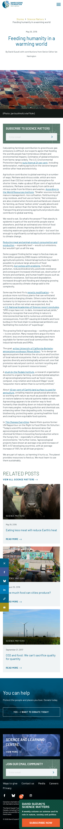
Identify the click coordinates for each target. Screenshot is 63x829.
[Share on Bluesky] (4, 580)
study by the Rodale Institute (19, 371)
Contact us (28, 783)
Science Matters (35, 19)
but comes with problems (27, 265)
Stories (20, 19)
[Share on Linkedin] (4, 589)
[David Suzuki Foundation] (12, 4)
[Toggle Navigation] (58, 4)
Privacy (7, 788)
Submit (52, 137)
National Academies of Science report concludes (32, 307)
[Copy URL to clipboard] (4, 598)
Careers (53, 783)
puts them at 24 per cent (35, 162)
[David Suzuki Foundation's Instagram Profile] (31, 795)
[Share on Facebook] (4, 571)
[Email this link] (4, 607)
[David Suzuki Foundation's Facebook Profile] (4, 795)
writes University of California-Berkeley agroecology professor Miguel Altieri (28, 350)
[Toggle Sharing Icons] (4, 562)
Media (41, 783)
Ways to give (10, 783)
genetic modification (38, 292)
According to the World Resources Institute (31, 190)
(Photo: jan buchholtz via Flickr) (19, 113)
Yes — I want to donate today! (31, 712)
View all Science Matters (18, 479)
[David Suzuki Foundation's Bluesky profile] (13, 795)
